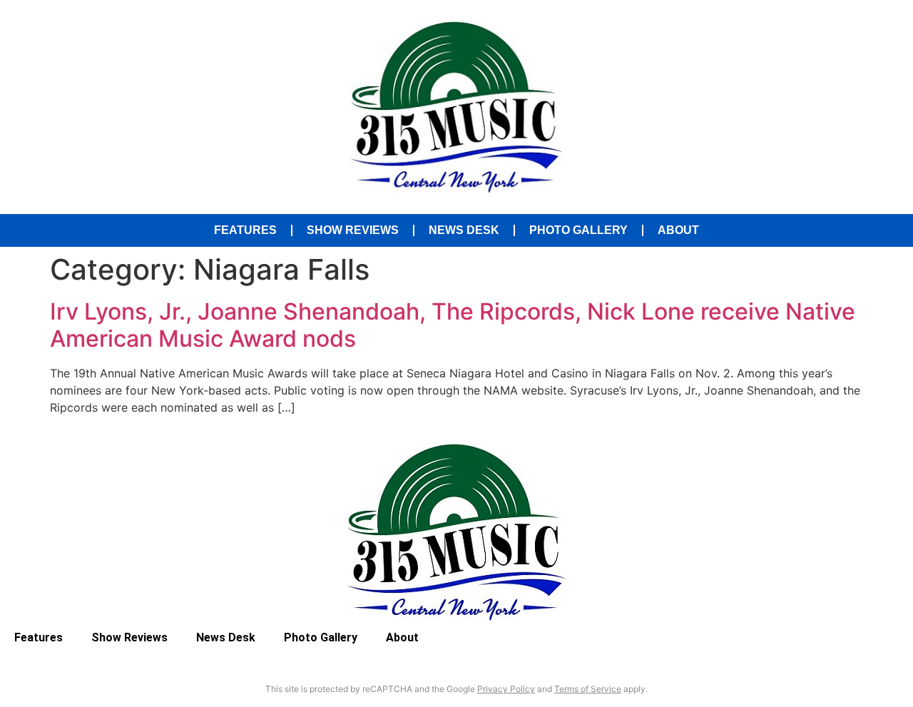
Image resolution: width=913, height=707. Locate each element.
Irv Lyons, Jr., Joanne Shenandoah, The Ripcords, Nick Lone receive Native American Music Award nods (452, 324)
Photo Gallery (578, 230)
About (678, 230)
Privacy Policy (506, 688)
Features (245, 230)
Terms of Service (587, 688)
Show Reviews (353, 230)
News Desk (464, 230)
